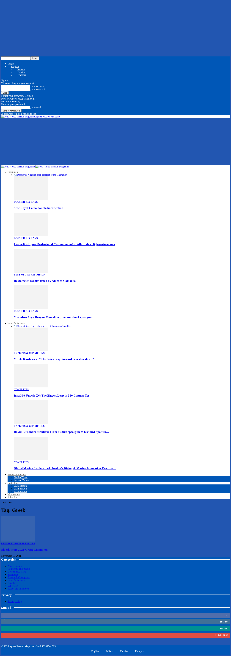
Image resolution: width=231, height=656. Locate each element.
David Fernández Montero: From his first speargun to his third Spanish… (61, 432)
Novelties (66, 326)
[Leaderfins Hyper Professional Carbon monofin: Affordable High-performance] (31, 235)
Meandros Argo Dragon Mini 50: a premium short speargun (53, 317)
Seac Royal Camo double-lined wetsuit (38, 208)
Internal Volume (22, 480)
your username (37, 86)
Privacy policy (15, 601)
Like (226, 615)
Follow (224, 622)
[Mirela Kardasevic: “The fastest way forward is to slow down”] (31, 350)
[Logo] (18, 166)
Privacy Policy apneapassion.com (17, 98)
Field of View (21, 477)
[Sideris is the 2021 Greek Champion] (18, 540)
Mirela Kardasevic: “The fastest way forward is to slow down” (54, 359)
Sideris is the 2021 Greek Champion (24, 549)
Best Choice (14, 483)
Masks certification (17, 474)
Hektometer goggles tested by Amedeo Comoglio (45, 280)
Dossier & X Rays (26, 174)
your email (35, 107)
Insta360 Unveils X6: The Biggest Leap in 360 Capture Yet (51, 395)
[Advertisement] (115, 142)
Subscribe (12, 497)
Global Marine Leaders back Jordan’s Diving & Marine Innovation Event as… (65, 468)
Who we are (14, 494)
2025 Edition (20, 485)
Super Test (40, 174)
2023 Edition (20, 491)
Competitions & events (28, 326)
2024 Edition (20, 488)
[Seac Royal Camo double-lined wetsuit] (31, 199)
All (15, 174)
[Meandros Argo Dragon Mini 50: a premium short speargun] (31, 308)
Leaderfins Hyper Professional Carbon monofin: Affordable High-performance (64, 244)
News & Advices (16, 323)
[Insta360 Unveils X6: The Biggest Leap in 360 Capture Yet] (31, 386)
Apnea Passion (15, 566)
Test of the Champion (56, 174)
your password (37, 89)
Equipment (13, 172)
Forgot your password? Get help (17, 96)
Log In (11, 63)
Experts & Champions (51, 326)
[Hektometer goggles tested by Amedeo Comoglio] (31, 271)
